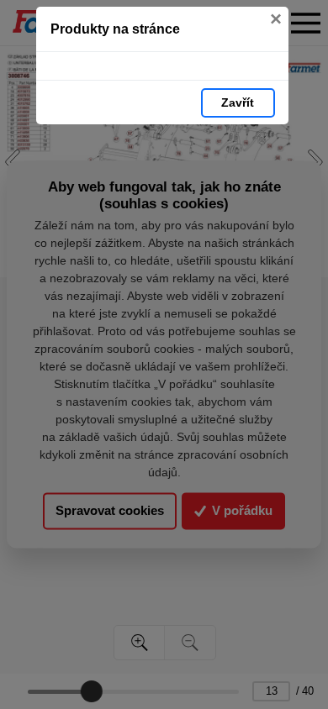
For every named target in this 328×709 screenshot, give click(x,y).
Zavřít (237, 102)
